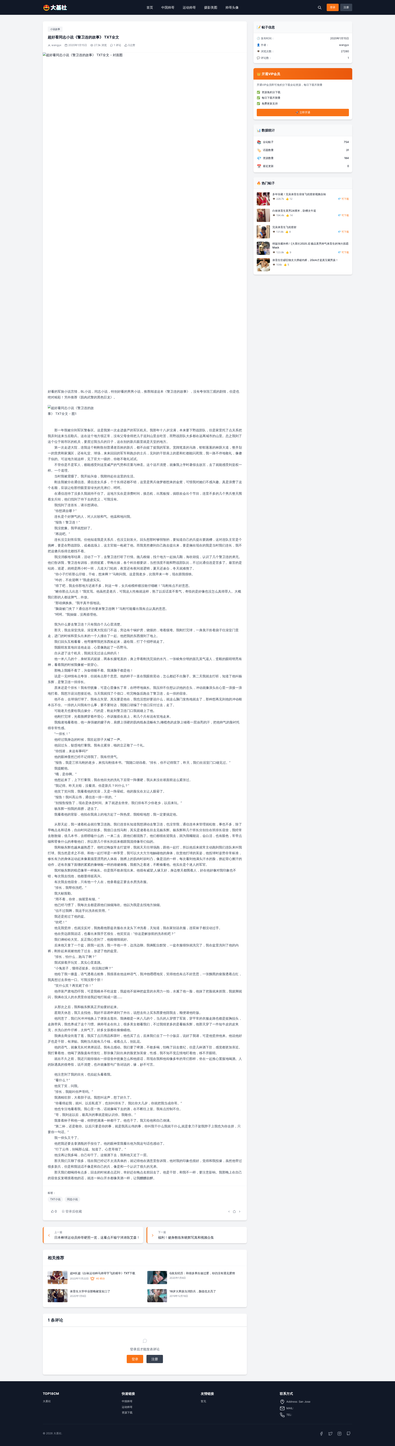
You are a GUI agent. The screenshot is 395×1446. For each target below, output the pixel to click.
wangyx (56, 45)
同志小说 (72, 1199)
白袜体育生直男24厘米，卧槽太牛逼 (294, 210)
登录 (332, 7)
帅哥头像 (232, 7)
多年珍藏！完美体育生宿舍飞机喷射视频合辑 (299, 194)
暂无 (203, 1401)
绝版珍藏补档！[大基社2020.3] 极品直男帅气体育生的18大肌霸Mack (310, 245)
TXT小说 (55, 1199)
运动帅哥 (189, 7)
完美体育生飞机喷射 (284, 227)
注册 (346, 7)
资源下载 (127, 1412)
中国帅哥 (167, 7)
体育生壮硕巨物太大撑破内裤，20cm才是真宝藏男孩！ (305, 260)
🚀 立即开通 (302, 112)
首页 (149, 7)
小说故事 (55, 29)
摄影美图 (210, 7)
